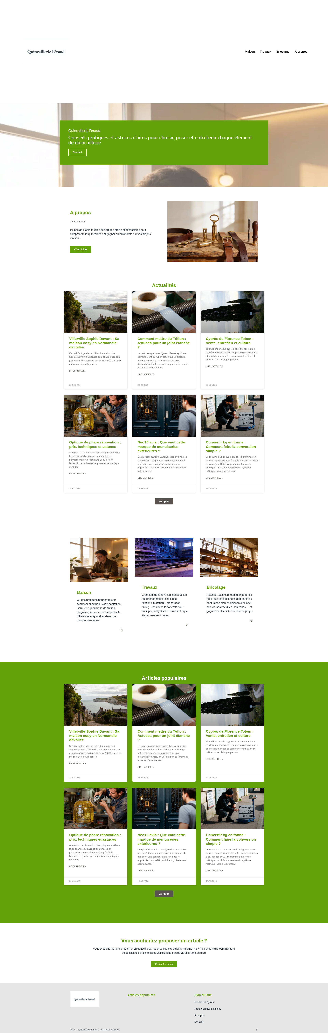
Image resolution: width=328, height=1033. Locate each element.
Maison (250, 51)
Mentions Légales (204, 1002)
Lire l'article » (77, 371)
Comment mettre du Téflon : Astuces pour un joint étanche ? (164, 343)
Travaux (265, 51)
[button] (164, 501)
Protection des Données (207, 1008)
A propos (301, 51)
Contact (198, 1021)
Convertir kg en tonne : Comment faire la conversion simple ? (231, 446)
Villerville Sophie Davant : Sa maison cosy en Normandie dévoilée (94, 343)
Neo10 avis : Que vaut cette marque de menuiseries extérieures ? (161, 446)
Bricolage (283, 51)
